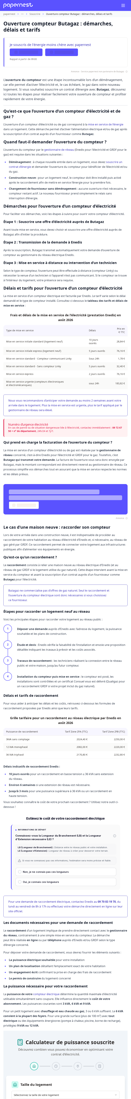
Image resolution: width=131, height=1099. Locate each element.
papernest (9, 14)
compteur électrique (46, 994)
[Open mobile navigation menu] (123, 5)
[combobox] (65, 1095)
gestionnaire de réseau (59, 150)
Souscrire (35, 14)
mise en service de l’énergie (105, 124)
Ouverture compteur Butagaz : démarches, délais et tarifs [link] (79, 14)
